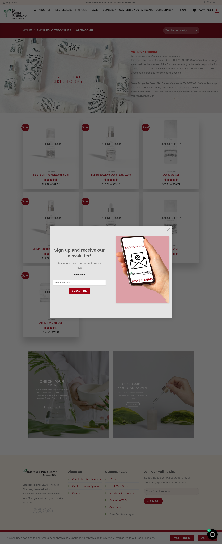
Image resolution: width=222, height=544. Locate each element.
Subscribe (79, 275)
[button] (212, 534)
